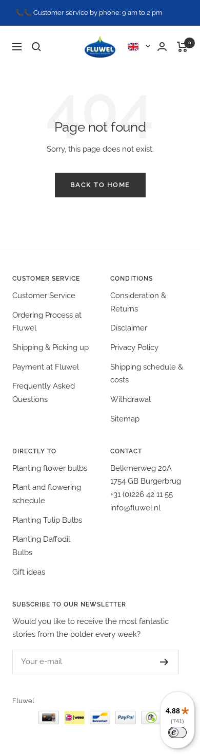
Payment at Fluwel (45, 367)
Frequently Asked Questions (43, 392)
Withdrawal (130, 399)
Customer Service (43, 295)
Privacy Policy (134, 347)
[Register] (164, 662)
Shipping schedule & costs (146, 373)
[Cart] (182, 47)
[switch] (177, 732)
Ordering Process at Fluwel (47, 321)
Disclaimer (128, 328)
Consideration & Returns (138, 302)
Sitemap (124, 419)
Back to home (100, 185)
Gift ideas (28, 572)
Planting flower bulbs (49, 468)
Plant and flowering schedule (46, 494)
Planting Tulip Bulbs (47, 520)
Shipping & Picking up (50, 347)
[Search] (36, 46)
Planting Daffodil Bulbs (41, 546)
